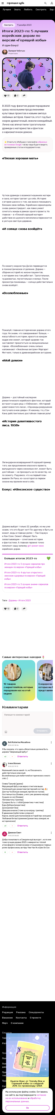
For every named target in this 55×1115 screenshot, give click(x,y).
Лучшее (7, 9)
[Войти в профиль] (52, 3)
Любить (28, 9)
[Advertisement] (22, 632)
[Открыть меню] (51, 742)
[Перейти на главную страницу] (15, 3)
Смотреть (41, 9)
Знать (17, 9)
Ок (27, 1108)
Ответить (22, 756)
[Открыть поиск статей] (45, 3)
